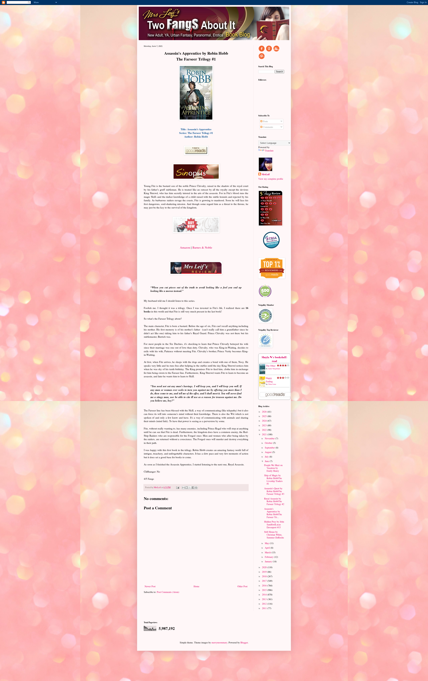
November (270, 438)
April (268, 547)
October (269, 442)
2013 (264, 599)
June (267, 461)
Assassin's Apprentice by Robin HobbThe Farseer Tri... (273, 513)
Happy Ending (269, 379)
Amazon (185, 247)
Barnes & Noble (202, 247)
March (268, 552)
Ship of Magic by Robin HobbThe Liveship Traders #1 (273, 479)
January (269, 561)
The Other (271, 365)
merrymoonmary (219, 642)
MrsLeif (266, 174)
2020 (264, 567)
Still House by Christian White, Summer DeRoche (274, 534)
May (267, 543)
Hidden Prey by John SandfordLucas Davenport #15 (274, 524)
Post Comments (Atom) (168, 592)
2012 (264, 603)
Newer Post (150, 586)
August (268, 452)
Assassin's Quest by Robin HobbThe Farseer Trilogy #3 (274, 491)
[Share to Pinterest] (196, 487)
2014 (264, 594)
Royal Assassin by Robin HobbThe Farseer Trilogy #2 (274, 501)
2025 (264, 416)
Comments (267, 127)
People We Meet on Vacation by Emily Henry (273, 468)
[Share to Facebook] (193, 487)
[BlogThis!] (186, 487)
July (267, 456)
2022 (264, 429)
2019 (264, 571)
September (270, 447)
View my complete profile (270, 178)
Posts (265, 121)
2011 (264, 608)
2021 (264, 434)
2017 (264, 580)
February (269, 556)
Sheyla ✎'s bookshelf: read (274, 359)
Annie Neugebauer (274, 368)
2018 (264, 576)
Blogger (244, 642)
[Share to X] (189, 487)
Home (196, 586)
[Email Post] (177, 487)
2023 (264, 425)
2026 (264, 411)
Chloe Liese (272, 384)
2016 (264, 585)
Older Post (242, 586)
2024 (264, 420)
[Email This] (183, 487)
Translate (269, 150)
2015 (264, 590)
